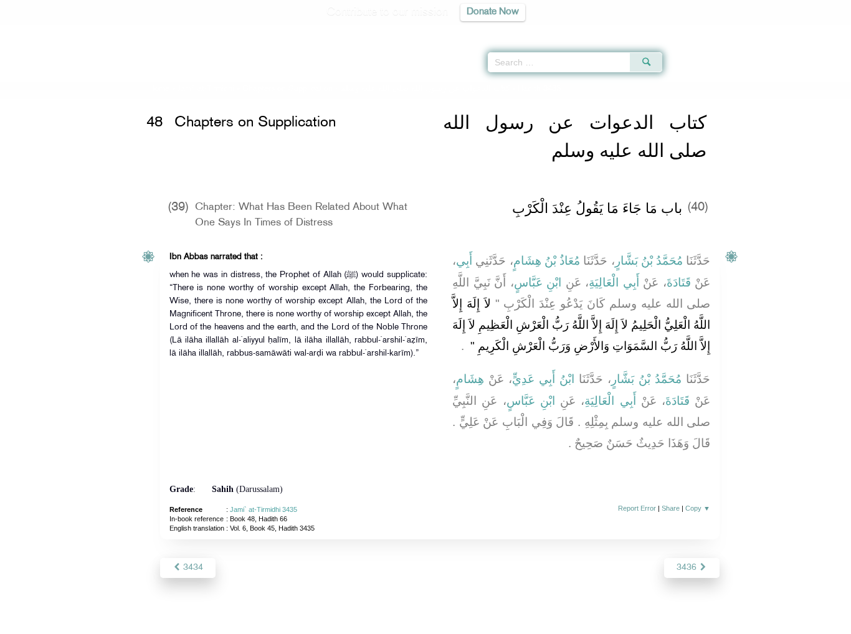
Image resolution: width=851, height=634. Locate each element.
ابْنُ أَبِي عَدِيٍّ (543, 379)
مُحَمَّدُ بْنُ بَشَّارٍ (649, 260)
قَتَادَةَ (679, 282)
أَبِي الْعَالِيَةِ (614, 282)
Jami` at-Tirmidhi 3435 (263, 509)
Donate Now (493, 12)
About (299, 622)
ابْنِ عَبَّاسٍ (538, 282)
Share (671, 508)
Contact (463, 622)
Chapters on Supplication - (376, 89)
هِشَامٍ (470, 379)
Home (159, 89)
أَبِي (464, 260)
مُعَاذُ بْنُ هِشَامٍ (547, 260)
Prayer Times (777, 31)
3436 (688, 568)
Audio (820, 31)
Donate (503, 622)
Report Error (637, 508)
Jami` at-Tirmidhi (206, 89)
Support (368, 622)
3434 (192, 568)
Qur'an (696, 31)
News (331, 622)
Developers (416, 622)
